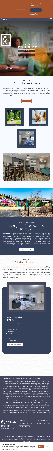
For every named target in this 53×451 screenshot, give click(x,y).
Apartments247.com (21, 436)
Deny (47, 446)
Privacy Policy (37, 439)
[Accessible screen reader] (1, 19)
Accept (40, 446)
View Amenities (26, 249)
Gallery (26, 101)
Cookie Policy (29, 439)
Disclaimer (5, 439)
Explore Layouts (15, 344)
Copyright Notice (45, 439)
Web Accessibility (20, 439)
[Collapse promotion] (51, 2)
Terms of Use (26, 441)
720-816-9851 (25, 428)
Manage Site (12, 439)
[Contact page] (4, 19)
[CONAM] (8, 422)
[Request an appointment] (6, 19)
